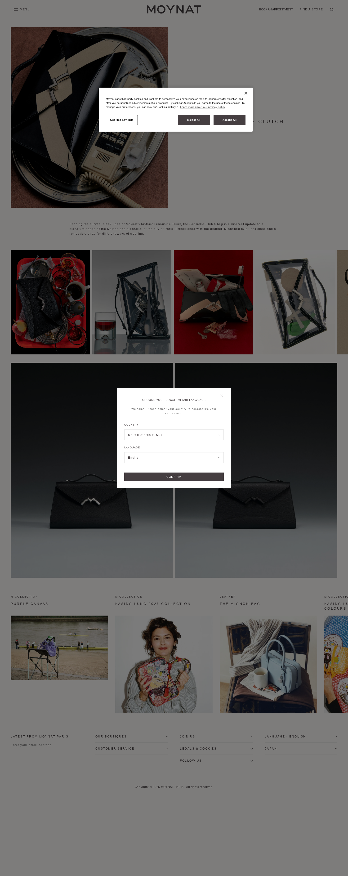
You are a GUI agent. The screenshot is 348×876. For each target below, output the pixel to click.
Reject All (194, 119)
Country (131, 424)
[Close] (222, 396)
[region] (176, 110)
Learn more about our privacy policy (202, 107)
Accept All (230, 119)
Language (132, 447)
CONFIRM (174, 476)
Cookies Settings (122, 119)
